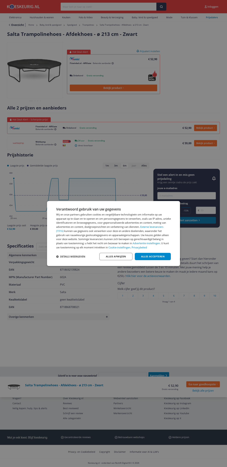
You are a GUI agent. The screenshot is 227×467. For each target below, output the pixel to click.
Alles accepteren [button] (153, 256)
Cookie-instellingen (119, 247)
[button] (70, 256)
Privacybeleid (139, 247)
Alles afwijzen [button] (116, 256)
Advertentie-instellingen (146, 243)
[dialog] (113, 233)
